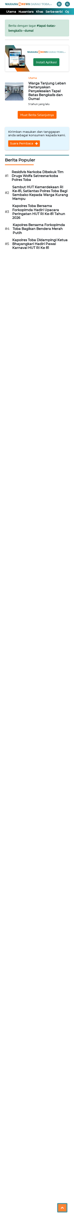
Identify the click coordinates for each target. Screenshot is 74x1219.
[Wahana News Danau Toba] (28, 4)
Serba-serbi (54, 11)
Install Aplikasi (46, 62)
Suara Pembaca (22, 143)
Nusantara (26, 11)
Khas (39, 11)
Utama (11, 11)
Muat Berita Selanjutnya (37, 115)
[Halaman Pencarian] (67, 4)
